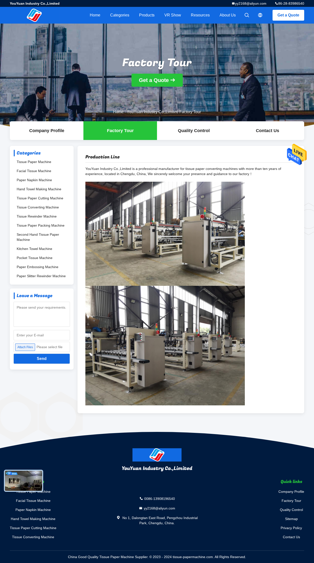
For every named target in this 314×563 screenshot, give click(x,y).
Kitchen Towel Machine (34, 249)
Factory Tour (120, 130)
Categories (119, 15)
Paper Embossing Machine (37, 267)
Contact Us (267, 130)
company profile (46, 130)
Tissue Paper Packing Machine (41, 225)
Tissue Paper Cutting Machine (40, 198)
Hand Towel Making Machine (39, 189)
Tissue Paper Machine (34, 162)
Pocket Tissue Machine (34, 258)
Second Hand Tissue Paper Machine (38, 237)
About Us (228, 15)
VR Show (172, 15)
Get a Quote (288, 15)
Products (147, 15)
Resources (200, 15)
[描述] (260, 15)
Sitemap (291, 519)
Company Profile (291, 492)
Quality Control (194, 130)
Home (95, 15)
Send (42, 359)
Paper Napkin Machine (34, 180)
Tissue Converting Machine (38, 207)
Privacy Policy (291, 528)
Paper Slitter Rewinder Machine (41, 276)
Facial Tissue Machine (34, 171)
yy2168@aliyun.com (250, 3)
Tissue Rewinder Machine (37, 216)
